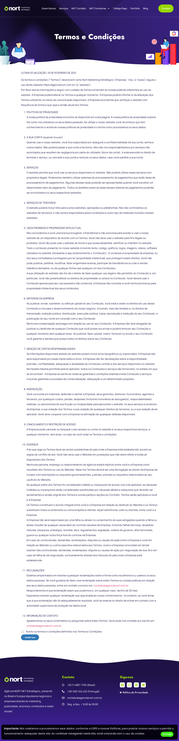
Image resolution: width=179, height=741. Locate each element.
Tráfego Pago (120, 8)
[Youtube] (143, 684)
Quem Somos (49, 8)
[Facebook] (122, 684)
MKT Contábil (78, 8)
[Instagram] (129, 684)
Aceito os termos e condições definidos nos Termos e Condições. (64, 631)
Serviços (63, 8)
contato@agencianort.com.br (111, 585)
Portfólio (135, 8)
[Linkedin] (136, 684)
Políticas (115, 728)
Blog (145, 8)
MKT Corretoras (97, 8)
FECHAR (167, 734)
